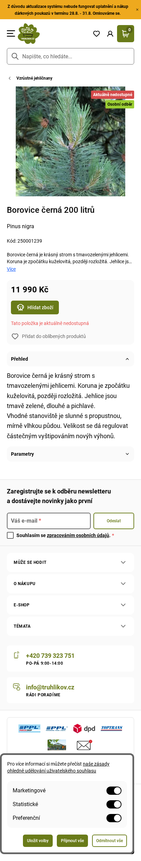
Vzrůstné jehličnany (34, 78)
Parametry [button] (22, 454)
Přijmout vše (72, 840)
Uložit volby (38, 840)
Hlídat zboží (40, 307)
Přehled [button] (19, 359)
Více (11, 269)
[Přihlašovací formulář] (110, 34)
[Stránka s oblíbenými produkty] (96, 34)
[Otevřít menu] (11, 34)
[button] (110, 34)
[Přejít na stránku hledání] (15, 56)
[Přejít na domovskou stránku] (52, 33)
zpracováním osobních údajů (78, 535)
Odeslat (114, 521)
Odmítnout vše (109, 840)
